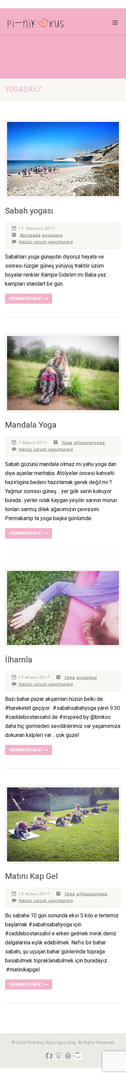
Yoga (66, 442)
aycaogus (52, 235)
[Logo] (42, 24)
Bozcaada (30, 235)
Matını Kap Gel (31, 876)
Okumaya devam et (26, 298)
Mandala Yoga (30, 425)
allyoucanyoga (89, 442)
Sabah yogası (29, 210)
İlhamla (18, 659)
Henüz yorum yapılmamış (45, 242)
